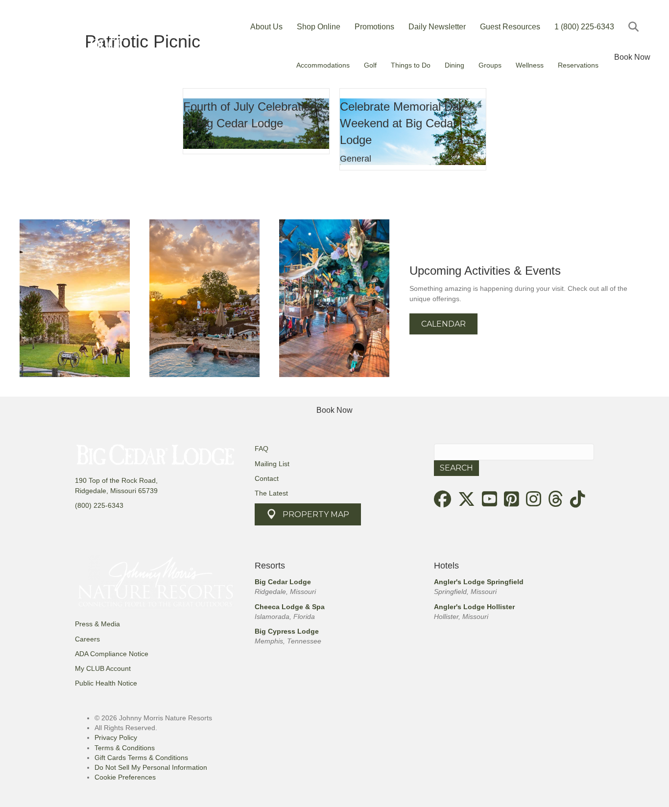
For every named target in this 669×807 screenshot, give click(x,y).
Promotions (374, 27)
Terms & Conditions (125, 748)
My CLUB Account (103, 668)
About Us (266, 27)
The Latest (271, 493)
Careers (87, 639)
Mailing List (272, 464)
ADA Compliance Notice (111, 654)
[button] (635, 27)
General (199, 142)
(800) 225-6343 (99, 505)
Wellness (530, 65)
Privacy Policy (116, 737)
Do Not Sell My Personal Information (151, 767)
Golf (370, 65)
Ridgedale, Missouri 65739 (116, 491)
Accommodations (323, 65)
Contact (267, 478)
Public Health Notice (106, 683)
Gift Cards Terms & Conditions (141, 757)
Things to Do (410, 65)
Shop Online (318, 27)
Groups (490, 65)
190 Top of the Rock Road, (116, 480)
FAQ (261, 448)
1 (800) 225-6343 (584, 27)
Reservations (578, 65)
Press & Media (97, 624)
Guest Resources (510, 27)
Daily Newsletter (437, 27)
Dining (454, 65)
